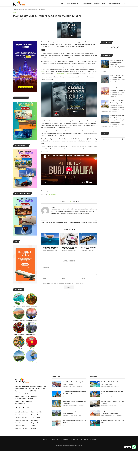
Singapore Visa (35, 423)
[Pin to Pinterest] (76, 201)
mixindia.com (52, 194)
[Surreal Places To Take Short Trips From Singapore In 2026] (56, 384)
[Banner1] (25, 66)
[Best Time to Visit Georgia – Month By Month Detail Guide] (56, 413)
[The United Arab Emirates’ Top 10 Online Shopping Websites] (69, 239)
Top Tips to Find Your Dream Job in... (88, 247)
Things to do (87, 3)
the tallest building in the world (62, 73)
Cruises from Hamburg (21, 423)
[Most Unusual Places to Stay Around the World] (50, 239)
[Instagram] (19, 407)
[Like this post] (71, 201)
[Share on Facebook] (73, 201)
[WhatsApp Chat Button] (134, 447)
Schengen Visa (35, 417)
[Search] (124, 3)
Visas (103, 3)
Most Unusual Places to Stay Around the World (50, 247)
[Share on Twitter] (74, 201)
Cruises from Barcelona (21, 428)
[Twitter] (23, 407)
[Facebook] (16, 407)
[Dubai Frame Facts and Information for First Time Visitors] (56, 403)
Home (61, 3)
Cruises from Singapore (21, 420)
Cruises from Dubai (20, 415)
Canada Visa (34, 420)
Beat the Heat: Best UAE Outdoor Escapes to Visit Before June (117, 62)
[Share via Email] (78, 201)
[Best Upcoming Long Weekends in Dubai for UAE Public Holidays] (56, 423)
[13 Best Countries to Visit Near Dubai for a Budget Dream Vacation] (56, 394)
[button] (43, 243)
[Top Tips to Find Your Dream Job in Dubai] (88, 239)
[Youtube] (27, 407)
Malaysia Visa (35, 415)
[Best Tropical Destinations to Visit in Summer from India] (95, 384)
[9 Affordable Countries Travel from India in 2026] (95, 423)
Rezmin (16, 19)
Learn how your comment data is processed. (74, 293)
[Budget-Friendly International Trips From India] (95, 394)
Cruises (96, 3)
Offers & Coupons (114, 3)
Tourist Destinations (72, 3)
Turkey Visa (34, 425)
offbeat (18, 9)
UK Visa (33, 428)
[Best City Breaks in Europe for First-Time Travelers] (95, 403)
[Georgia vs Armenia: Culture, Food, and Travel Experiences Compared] (95, 413)
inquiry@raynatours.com (28, 393)
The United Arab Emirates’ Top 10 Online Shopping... (69, 247)
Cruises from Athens (20, 425)
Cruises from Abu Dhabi (21, 417)
